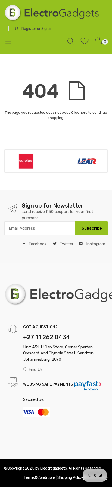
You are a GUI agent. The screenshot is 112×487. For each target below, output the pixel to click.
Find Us (35, 369)
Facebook (36, 243)
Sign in (46, 28)
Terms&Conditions (40, 477)
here (83, 112)
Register (28, 28)
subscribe (92, 228)
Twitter (66, 243)
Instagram (95, 243)
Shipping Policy (70, 477)
